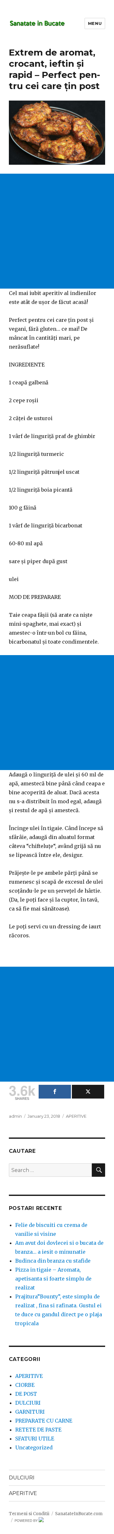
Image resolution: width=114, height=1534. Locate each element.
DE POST (26, 1394)
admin (15, 1116)
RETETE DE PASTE (38, 1429)
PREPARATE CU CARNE (43, 1420)
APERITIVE (76, 1116)
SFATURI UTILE (34, 1438)
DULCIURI (28, 1403)
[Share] (55, 1092)
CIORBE (25, 1385)
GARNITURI (30, 1412)
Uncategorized (34, 1447)
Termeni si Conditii (29, 1513)
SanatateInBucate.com (79, 1513)
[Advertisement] (57, 231)
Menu (95, 23)
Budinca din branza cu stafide (53, 1261)
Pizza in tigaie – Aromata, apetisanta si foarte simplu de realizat (53, 1278)
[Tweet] (88, 1092)
